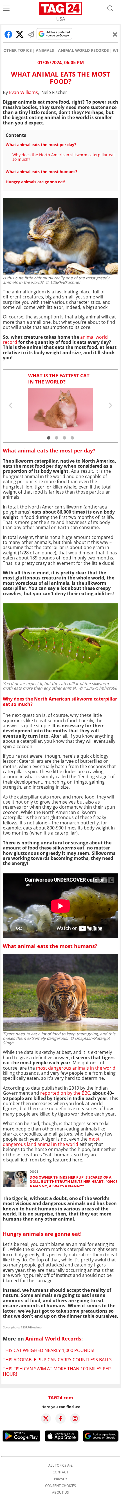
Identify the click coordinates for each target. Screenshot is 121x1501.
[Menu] (6, 8)
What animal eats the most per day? (41, 144)
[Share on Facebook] (8, 34)
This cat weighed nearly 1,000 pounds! (48, 1350)
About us (60, 1493)
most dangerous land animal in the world (51, 1141)
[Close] (115, 34)
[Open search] (110, 8)
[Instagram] (75, 1418)
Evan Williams (23, 92)
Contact (60, 1472)
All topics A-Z (60, 1465)
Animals (45, 50)
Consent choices (60, 1486)
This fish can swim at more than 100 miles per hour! (57, 1371)
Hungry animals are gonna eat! (35, 181)
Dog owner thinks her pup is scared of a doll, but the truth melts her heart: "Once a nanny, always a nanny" (73, 1181)
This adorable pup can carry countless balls (57, 1360)
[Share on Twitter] (19, 34)
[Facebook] (60, 1418)
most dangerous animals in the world (75, 1068)
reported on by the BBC (65, 1093)
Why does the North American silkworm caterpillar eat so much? (63, 157)
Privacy (60, 1479)
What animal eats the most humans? (41, 171)
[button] (48, 438)
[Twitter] (46, 1418)
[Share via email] (31, 34)
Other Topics (17, 50)
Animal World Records (83, 50)
